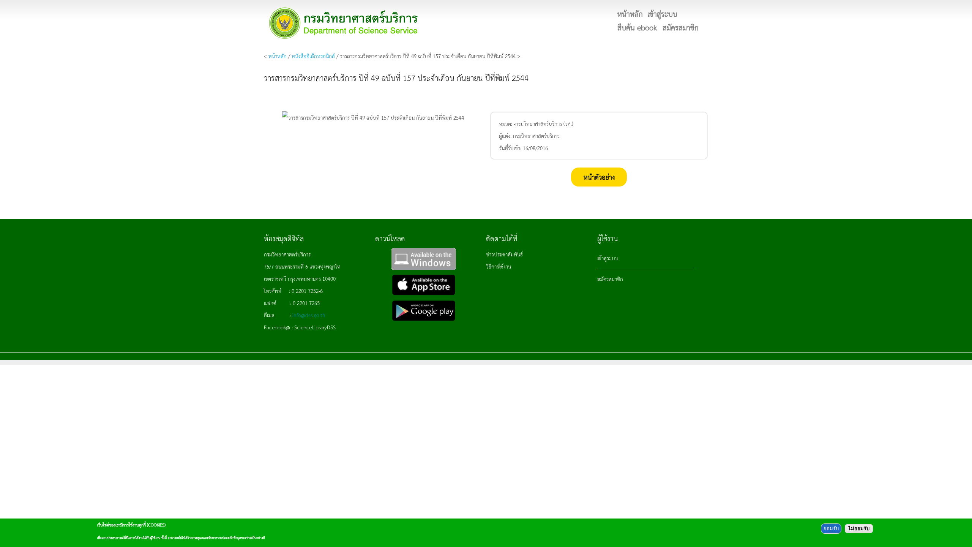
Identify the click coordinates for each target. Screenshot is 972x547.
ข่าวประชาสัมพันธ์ (504, 254)
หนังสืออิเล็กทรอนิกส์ (313, 56)
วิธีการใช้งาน (498, 266)
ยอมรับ (831, 528)
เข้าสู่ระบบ (608, 258)
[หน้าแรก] (344, 23)
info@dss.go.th (308, 315)
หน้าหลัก (277, 56)
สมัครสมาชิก (610, 279)
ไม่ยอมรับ (858, 528)
